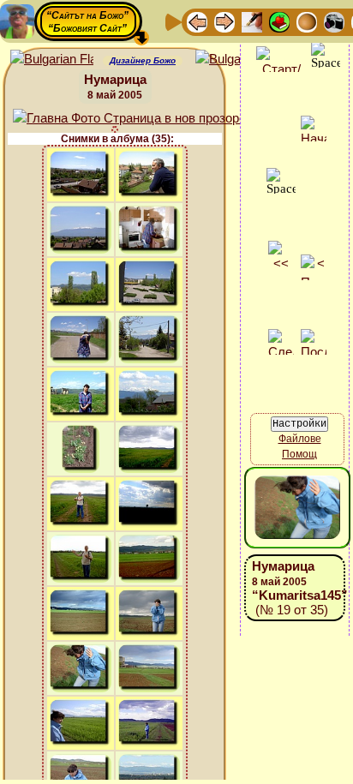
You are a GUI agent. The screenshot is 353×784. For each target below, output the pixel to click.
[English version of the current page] (52, 59)
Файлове (299, 439)
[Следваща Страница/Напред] (224, 21)
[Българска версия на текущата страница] (237, 59)
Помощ (299, 454)
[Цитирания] (279, 21)
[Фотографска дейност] (334, 21)
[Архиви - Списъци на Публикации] (252, 21)
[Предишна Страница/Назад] (197, 21)
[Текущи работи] (306, 21)
